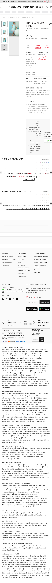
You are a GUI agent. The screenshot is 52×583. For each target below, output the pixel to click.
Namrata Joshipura (27, 373)
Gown (11, 450)
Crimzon (21, 442)
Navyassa (17, 535)
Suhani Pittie (44, 440)
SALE (19, 262)
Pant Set (25, 477)
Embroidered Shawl (20, 507)
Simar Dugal (28, 381)
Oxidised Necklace (31, 498)
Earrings (12, 485)
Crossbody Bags (31, 502)
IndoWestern (24, 475)
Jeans (40, 469)
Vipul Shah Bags (15, 438)
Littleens (19, 537)
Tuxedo (24, 471)
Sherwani (27, 465)
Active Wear (34, 477)
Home (4, 17)
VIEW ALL (45, 159)
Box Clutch (38, 504)
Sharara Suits (44, 513)
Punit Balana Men (18, 404)
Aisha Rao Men (33, 408)
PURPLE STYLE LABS (7, 256)
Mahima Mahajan (7, 360)
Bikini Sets (5, 454)
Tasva (3, 393)
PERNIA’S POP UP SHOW (9, 259)
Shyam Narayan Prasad (9, 377)
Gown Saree (31, 456)
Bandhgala (39, 471)
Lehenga (20, 513)
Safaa (13, 383)
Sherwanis (46, 448)
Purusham (41, 400)
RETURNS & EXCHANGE (41, 259)
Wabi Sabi (38, 398)
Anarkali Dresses (19, 515)
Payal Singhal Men (8, 415)
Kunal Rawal (6, 400)
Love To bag (6, 429)
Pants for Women (31, 452)
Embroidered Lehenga (31, 513)
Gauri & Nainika (7, 358)
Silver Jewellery (33, 494)
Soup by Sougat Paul (8, 379)
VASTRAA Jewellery (41, 429)
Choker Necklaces (18, 498)
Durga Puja (25, 548)
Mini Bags (5, 504)
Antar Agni (43, 349)
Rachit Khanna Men (8, 408)
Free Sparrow (43, 535)
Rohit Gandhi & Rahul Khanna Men (13, 417)
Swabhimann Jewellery (30, 431)
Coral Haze (5, 438)
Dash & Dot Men (12, 393)
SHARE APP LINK (45, 302)
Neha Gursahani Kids (8, 537)
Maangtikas (14, 488)
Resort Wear (42, 452)
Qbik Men (18, 406)
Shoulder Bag (20, 504)
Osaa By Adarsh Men (18, 354)
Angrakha (31, 471)
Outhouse (31, 429)
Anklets (13, 490)
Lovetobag (46, 433)
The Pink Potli (15, 429)
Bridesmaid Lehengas (9, 452)
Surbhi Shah (18, 375)
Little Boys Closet (7, 535)
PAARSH (40, 413)
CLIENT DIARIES (22, 276)
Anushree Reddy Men (38, 406)
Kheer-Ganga (22, 400)
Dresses (5, 450)
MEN (13, 1)
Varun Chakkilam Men (22, 421)
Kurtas (34, 465)
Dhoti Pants (21, 452)
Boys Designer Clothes (9, 523)
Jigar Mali (34, 383)
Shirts (21, 465)
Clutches (28, 500)
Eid (25, 546)
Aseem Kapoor (6, 387)
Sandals (4, 500)
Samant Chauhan (7, 375)
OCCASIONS (21, 273)
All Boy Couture (38, 537)
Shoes (44, 498)
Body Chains (46, 488)
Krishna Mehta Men (34, 402)
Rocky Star (6, 354)
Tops (25, 450)
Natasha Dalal (15, 349)
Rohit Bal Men (29, 398)
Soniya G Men (43, 417)
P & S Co (13, 533)
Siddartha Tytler (7, 368)
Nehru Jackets (34, 523)
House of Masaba (30, 379)
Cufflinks (4, 475)
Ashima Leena (25, 371)
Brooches (5, 479)
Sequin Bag (30, 504)
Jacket (20, 525)
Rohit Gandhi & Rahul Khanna (28, 366)
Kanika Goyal (22, 377)
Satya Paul (35, 349)
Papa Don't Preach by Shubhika (12, 362)
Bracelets (24, 485)
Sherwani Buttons (31, 469)
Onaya (42, 356)
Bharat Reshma (7, 402)
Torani (21, 381)
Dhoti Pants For (37, 515)
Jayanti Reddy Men (8, 421)
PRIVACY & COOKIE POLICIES (40, 266)
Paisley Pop (35, 440)
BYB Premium (25, 540)
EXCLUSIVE (21, 259)
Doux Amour (7, 436)
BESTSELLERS (22, 256)
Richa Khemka (21, 383)
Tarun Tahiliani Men (8, 406)
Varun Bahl (41, 371)
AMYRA (24, 438)
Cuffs (18, 485)
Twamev (13, 400)
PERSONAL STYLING (24, 271)
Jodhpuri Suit (16, 471)
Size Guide (47, 46)
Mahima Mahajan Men (20, 413)
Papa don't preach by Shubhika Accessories (16, 440)
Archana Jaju (6, 383)
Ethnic (11, 475)
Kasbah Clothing (40, 410)
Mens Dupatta (6, 473)
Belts (9, 500)
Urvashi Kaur (43, 385)
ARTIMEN (18, 408)
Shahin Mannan (33, 385)
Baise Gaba (5, 356)
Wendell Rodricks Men (19, 419)
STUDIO (40, 1)
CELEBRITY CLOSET (23, 268)
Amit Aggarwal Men (31, 404)
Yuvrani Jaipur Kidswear (30, 535)
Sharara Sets (18, 450)
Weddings (41, 548)
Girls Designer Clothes (9, 513)
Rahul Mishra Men (29, 415)
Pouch (43, 500)
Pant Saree (39, 456)
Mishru (16, 360)
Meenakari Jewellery (43, 490)
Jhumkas (30, 496)
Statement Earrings (8, 496)
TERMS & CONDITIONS (40, 262)
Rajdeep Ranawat (7, 364)
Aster (3, 431)
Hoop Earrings (6, 498)
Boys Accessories (18, 527)
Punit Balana (37, 362)
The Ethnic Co (32, 400)
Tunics (37, 450)
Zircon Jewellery (23, 492)
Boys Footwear (7, 527)
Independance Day (17, 546)
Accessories (23, 473)
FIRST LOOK (47, 1)
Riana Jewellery (23, 433)
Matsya (15, 381)
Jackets (17, 454)
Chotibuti (29, 533)
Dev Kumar (23, 402)
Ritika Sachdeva (7, 442)
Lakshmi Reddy (38, 533)
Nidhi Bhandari (28, 436)
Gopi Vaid (20, 379)
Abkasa (24, 408)
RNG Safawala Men (42, 415)
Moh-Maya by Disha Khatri (27, 427)
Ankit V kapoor (43, 393)
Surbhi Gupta (43, 381)
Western (16, 475)
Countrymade (31, 393)
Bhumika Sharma (41, 373)
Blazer (26, 525)
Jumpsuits (24, 454)
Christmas (33, 548)
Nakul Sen (23, 360)
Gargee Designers (19, 410)
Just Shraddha (44, 431)
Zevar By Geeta (16, 431)
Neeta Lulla (5, 373)
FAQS (35, 270)
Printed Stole (32, 507)
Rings (30, 485)
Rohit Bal (14, 366)
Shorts (4, 469)
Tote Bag (12, 504)
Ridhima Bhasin (44, 364)
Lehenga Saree (21, 456)
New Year (15, 550)
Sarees (26, 448)
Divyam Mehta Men (8, 396)
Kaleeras (21, 488)
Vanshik (35, 396)
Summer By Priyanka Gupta (35, 354)
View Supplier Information (42, 58)
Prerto (15, 442)
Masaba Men (33, 413)
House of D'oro (6, 433)
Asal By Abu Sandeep (20, 351)
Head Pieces (36, 488)
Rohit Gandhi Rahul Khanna (11, 371)
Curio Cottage (6, 427)
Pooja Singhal (25, 349)
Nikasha (33, 371)
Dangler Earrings (20, 496)
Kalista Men (30, 410)
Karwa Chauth (6, 550)
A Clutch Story (17, 436)
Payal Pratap (27, 362)
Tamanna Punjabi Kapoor (18, 385)
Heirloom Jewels (22, 490)
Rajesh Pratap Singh (21, 364)
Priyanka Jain (32, 377)
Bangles (35, 485)
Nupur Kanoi (31, 360)
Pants (43, 465)
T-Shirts (9, 469)
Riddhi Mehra (33, 364)
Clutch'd (23, 429)
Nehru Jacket (13, 465)
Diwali (4, 546)
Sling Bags (21, 502)
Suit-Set (21, 469)
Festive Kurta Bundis (37, 475)
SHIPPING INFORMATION (41, 256)
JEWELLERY (21, 1)
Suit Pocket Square (29, 467)
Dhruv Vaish (22, 393)
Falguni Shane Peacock (41, 351)
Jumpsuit (15, 473)
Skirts (11, 454)
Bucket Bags (43, 502)
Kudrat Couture (7, 413)
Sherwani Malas (43, 473)
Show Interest (38, 46)
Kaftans (30, 450)
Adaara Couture (44, 383)
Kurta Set (5, 515)
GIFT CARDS (21, 265)
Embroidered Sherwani (9, 525)
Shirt (30, 525)
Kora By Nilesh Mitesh (38, 421)
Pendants (32, 490)
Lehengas (5, 448)
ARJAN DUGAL (43, 408)
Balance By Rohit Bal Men (36, 419)
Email (31, 297)
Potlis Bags (21, 500)
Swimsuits (32, 454)
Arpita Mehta (41, 379)
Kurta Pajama (6, 471)
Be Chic (44, 436)
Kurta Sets (19, 448)
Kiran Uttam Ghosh (36, 358)
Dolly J (31, 351)
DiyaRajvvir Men (7, 410)
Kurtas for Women (36, 448)
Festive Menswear (16, 477)
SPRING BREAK (6, 419)
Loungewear (32, 473)
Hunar (8, 431)
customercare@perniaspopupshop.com (14, 291)
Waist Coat (11, 467)
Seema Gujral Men (31, 417)
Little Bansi (20, 533)
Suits (38, 465)
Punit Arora (18, 415)
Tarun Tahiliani (18, 368)
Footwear (42, 477)
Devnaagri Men (6, 404)
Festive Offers (16, 459)
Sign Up (41, 339)
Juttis (14, 500)
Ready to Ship (6, 459)
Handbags (36, 500)
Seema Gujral (43, 366)
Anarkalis (12, 448)
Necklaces (5, 485)
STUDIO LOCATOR (7, 262)
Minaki (15, 433)
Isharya (14, 427)
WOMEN (6, 1)
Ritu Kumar (6, 366)
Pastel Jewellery (35, 492)
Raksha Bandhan (33, 546)
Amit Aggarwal (15, 373)
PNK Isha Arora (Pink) (35, 24)
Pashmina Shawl (7, 507)
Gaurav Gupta (39, 368)
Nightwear (5, 456)
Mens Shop (5, 477)
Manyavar (23, 356)
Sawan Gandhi (6, 381)
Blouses (12, 456)
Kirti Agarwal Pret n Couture (11, 540)
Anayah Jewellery (35, 433)
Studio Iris (5, 385)
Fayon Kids (5, 533)
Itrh (28, 383)
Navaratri (43, 546)
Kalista (26, 358)
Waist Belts (5, 502)
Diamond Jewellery (20, 494)
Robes (45, 467)
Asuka (45, 398)
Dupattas (40, 454)
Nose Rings (5, 488)
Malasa (35, 381)
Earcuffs (28, 488)
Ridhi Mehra (14, 356)
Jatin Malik (26, 406)
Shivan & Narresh (33, 356)
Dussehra (4, 548)
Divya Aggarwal (28, 375)
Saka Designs (27, 537)
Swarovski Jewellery (9, 492)
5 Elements (37, 436)
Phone (39, 297)
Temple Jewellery (7, 494)
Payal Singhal (28, 368)
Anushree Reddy (7, 351)
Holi (8, 546)
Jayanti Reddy (18, 358)
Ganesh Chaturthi (14, 548)
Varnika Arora (42, 427)
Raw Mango (6, 349)
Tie (48, 477)
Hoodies (39, 467)
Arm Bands (6, 490)
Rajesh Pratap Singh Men (23, 396)
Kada (39, 498)
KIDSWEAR (31, 1)
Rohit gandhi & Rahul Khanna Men (13, 398)
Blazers (15, 469)
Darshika (16, 402)
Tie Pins (19, 467)
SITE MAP (37, 272)
